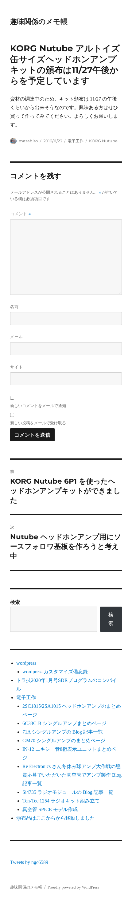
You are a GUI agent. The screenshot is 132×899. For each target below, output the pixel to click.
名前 (14, 306)
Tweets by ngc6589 (29, 862)
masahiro (28, 140)
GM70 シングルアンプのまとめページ (63, 740)
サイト (16, 366)
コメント (20, 213)
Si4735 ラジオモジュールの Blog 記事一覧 (67, 792)
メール (16, 336)
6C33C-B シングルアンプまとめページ (64, 723)
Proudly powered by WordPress (73, 887)
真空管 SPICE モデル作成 (50, 809)
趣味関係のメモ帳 (39, 21)
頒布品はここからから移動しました (55, 818)
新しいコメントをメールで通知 (38, 405)
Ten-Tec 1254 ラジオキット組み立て (61, 800)
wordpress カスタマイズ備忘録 (55, 671)
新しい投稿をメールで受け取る (38, 422)
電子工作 (75, 140)
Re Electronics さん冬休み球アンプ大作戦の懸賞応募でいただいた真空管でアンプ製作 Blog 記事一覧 (72, 775)
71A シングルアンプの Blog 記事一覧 (62, 732)
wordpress (26, 663)
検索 (15, 602)
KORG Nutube (103, 140)
